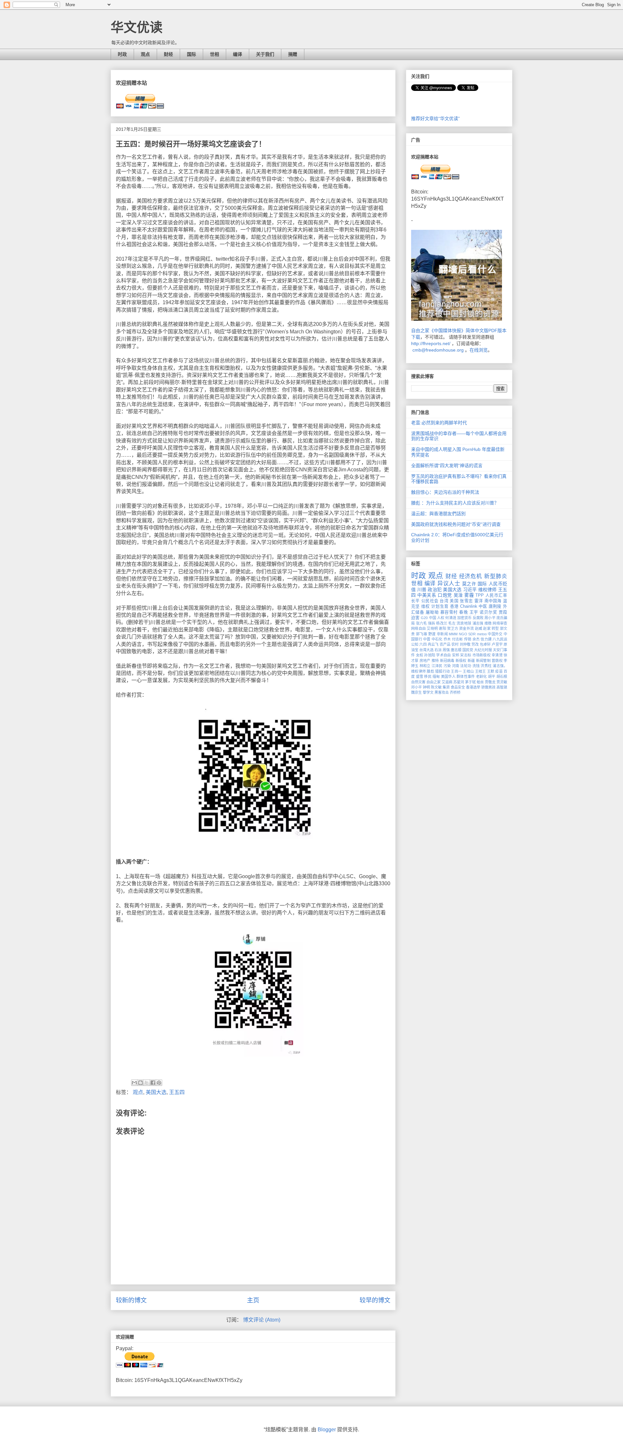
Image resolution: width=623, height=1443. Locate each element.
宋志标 (465, 655)
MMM (453, 634)
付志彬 (457, 639)
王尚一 (456, 671)
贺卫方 (452, 628)
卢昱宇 (497, 644)
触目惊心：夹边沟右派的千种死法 (445, 492)
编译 (237, 54)
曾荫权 (497, 661)
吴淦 (458, 595)
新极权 (461, 661)
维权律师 (487, 589)
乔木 (447, 639)
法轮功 (465, 666)
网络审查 (500, 623)
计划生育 (439, 606)
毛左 (452, 623)
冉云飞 (433, 644)
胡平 (491, 676)
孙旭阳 (429, 655)
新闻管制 (483, 661)
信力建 (486, 639)
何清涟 (450, 618)
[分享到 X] (146, 1082)
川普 (422, 589)
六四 (422, 644)
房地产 (425, 661)
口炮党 (445, 595)
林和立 (425, 666)
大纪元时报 (483, 650)
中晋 (427, 639)
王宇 (474, 612)
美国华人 (448, 676)
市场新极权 (481, 655)
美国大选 (156, 1092)
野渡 (432, 634)
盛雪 (419, 676)
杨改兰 (441, 623)
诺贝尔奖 (488, 612)
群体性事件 (466, 676)
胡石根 (501, 676)
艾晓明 (432, 628)
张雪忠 (466, 601)
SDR (472, 634)
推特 (435, 661)
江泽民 (437, 666)
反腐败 (478, 618)
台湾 (444, 601)
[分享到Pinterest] (159, 1082)
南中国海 (493, 601)
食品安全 (458, 687)
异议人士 (448, 583)
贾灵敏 (501, 682)
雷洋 (478, 601)
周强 (446, 650)
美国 (454, 601)
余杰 (476, 639)
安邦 (455, 655)
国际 (191, 54)
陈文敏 (436, 687)
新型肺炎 (495, 576)
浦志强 (477, 623)
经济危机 (471, 576)
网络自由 (418, 628)
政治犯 (435, 589)
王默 (491, 671)
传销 (467, 639)
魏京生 (416, 692)
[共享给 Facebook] (153, 1082)
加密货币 (464, 618)
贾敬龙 (490, 682)
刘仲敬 (465, 644)
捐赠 (292, 54)
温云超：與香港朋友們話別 (438, 513)
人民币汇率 (496, 595)
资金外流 (466, 628)
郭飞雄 (421, 634)
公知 (414, 644)
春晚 (463, 612)
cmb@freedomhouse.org (438, 350)
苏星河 (458, 682)
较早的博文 (375, 1300)
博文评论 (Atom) (261, 1320)
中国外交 (495, 634)
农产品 (445, 644)
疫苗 (499, 671)
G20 (424, 618)
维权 (425, 606)
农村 (454, 644)
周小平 (489, 618)
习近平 (470, 589)
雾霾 (469, 595)
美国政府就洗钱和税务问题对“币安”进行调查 (456, 524)
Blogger (327, 1429)
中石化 (437, 639)
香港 (454, 606)
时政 (122, 54)
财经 (168, 54)
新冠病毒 (447, 661)
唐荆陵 (495, 606)
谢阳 (442, 628)
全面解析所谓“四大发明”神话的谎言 (447, 465)
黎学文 (428, 692)
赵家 (487, 628)
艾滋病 (447, 682)
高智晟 (501, 687)
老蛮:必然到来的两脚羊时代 (439, 422)
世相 (214, 54)
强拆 (431, 623)
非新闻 (442, 634)
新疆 (471, 661)
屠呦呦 (432, 612)
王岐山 (468, 671)
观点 (145, 54)
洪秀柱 (486, 666)
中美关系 (426, 595)
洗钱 (476, 666)
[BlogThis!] (140, 1082)
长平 (415, 601)
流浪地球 (464, 623)
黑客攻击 (441, 692)
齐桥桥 (455, 692)
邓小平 (416, 687)
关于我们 (265, 54)
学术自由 (443, 655)
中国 (432, 618)
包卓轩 (485, 644)
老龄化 (481, 676)
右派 (438, 650)
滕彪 (430, 671)
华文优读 (137, 27)
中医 (483, 606)
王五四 (177, 1092)
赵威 (479, 628)
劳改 (475, 644)
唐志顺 (456, 650)
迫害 (415, 618)
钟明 (426, 687)
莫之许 (469, 583)
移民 (428, 676)
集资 (446, 687)
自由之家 (433, 682)
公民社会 (429, 601)
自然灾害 (418, 682)
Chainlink (468, 606)
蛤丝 (480, 682)
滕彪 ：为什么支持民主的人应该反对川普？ (455, 502)
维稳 (488, 623)
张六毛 (421, 623)
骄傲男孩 (488, 687)
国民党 (467, 650)
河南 (455, 666)
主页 (253, 1300)
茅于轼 (470, 682)
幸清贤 (497, 655)
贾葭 (503, 612)
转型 (495, 628)
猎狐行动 (442, 671)
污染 (447, 666)
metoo (482, 634)
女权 (419, 655)
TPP (479, 595)
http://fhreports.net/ (430, 343)
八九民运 (500, 639)
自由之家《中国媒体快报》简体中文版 (449, 330)
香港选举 (473, 687)
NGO (463, 634)
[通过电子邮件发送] (134, 1082)
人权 (440, 618)
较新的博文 (131, 1300)
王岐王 (480, 671)
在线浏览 (479, 350)
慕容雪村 (449, 612)
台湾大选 (426, 650)
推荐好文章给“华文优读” (435, 118)
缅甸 (436, 676)
